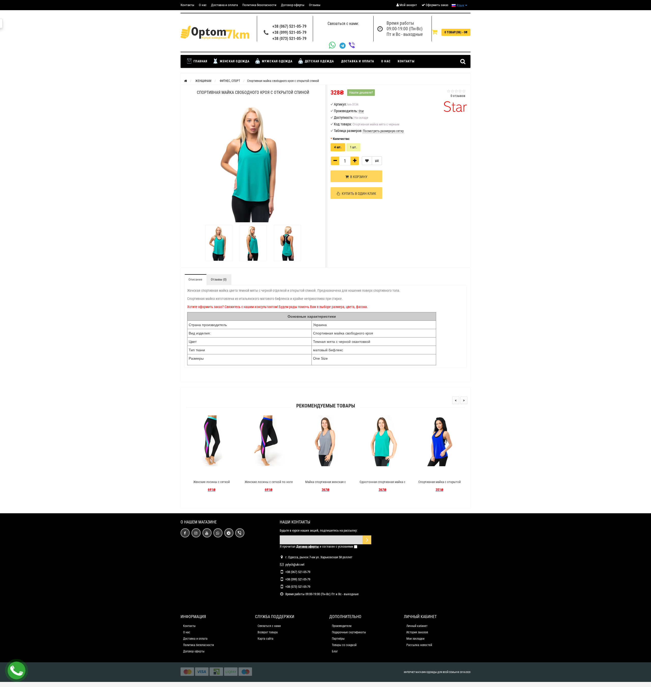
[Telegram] (344, 45)
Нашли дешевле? (361, 92)
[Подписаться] (366, 539)
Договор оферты (292, 5)
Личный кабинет (416, 626)
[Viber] (353, 45)
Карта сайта (265, 638)
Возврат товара (268, 632)
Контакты (187, 5)
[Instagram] (196, 532)
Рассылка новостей (419, 645)
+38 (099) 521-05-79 (289, 32)
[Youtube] (207, 532)
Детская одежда (319, 61)
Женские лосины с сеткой (211, 482)
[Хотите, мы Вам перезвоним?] (16, 670)
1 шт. (353, 147)
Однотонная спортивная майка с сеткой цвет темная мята (382, 484)
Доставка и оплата (224, 5)
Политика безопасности (259, 5)
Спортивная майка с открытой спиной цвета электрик (439, 484)
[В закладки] (367, 160)
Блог (335, 651)
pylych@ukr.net (294, 564)
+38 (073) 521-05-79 (289, 38)
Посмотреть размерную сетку (383, 131)
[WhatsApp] (334, 45)
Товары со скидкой (344, 645)
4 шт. (338, 147)
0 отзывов (458, 96)
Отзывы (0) (219, 279)
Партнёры (338, 638)
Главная (200, 61)
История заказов (417, 632)
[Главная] (185, 81)
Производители (341, 626)
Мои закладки (415, 638)
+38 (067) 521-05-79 (289, 26)
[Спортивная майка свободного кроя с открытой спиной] (219, 243)
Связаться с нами (269, 626)
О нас (202, 5)
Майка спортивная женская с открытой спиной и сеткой (325, 484)
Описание (195, 279)
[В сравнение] (377, 160)
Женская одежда (234, 61)
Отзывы (314, 5)
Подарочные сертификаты (349, 632)
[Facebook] (185, 532)
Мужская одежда (277, 61)
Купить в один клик (358, 194)
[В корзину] (199, 473)
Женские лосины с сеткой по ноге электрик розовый (269, 484)
